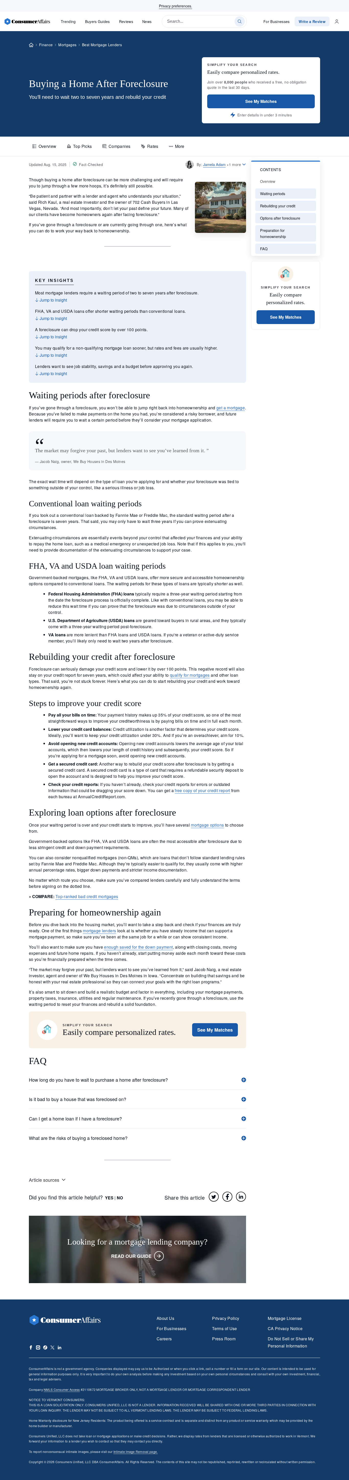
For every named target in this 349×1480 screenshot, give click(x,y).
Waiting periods (272, 193)
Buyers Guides (97, 21)
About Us (165, 1318)
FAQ (263, 248)
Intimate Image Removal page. (135, 1451)
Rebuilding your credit (277, 205)
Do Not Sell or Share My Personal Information (291, 1342)
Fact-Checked (91, 164)
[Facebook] (227, 1196)
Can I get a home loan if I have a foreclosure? (75, 1118)
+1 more (234, 164)
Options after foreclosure (280, 218)
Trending (68, 21)
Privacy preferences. (175, 5)
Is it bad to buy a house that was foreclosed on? (77, 1099)
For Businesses (276, 21)
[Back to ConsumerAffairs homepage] (31, 45)
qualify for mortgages (190, 675)
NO (120, 1198)
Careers (164, 1339)
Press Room (224, 1339)
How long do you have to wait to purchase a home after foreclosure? (98, 1079)
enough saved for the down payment (138, 947)
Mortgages (67, 44)
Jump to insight (53, 300)
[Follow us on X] (52, 1347)
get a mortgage (230, 408)
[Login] (337, 21)
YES (109, 1198)
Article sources (44, 1180)
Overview (47, 146)
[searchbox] (204, 21)
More (179, 146)
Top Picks (82, 146)
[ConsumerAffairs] (27, 21)
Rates (152, 146)
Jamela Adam (214, 164)
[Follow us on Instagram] (38, 1347)
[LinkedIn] (241, 1196)
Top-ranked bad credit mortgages (86, 896)
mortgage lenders (99, 931)
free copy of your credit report (202, 790)
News (147, 21)
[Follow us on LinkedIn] (59, 1347)
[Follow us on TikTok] (45, 1347)
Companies (119, 146)
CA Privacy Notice (285, 1328)
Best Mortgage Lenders (102, 44)
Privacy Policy (225, 1318)
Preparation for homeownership (273, 233)
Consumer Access (62, 1389)
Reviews (126, 21)
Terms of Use (224, 1328)
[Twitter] (214, 1196)
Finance (46, 44)
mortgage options (207, 825)
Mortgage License (285, 1318)
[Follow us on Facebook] (31, 1347)
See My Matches (261, 101)
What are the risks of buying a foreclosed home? (78, 1138)
